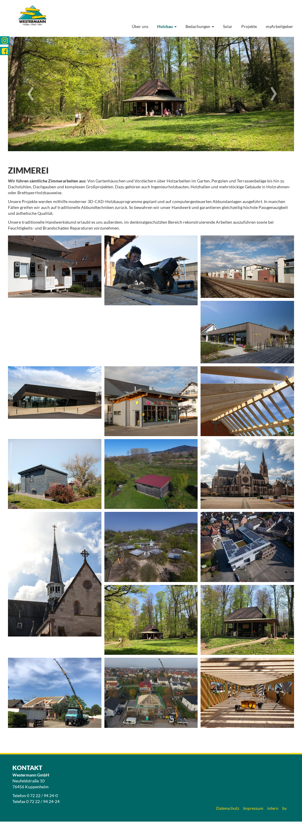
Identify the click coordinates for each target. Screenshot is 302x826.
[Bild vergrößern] (247, 401)
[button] (29, 94)
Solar (227, 26)
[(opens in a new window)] (5, 40)
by (284, 808)
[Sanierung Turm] (247, 474)
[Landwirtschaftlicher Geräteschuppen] (151, 474)
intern (272, 808)
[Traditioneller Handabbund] (151, 270)
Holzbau (165, 26)
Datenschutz (227, 808)
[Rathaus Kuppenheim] (247, 547)
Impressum (253, 808)
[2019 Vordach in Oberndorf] (54, 266)
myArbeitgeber (279, 26)
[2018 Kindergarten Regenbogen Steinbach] (247, 332)
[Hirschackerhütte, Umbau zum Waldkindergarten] (151, 620)
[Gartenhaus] (54, 474)
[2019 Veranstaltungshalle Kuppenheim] (54, 392)
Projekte (249, 26)
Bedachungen (198, 26)
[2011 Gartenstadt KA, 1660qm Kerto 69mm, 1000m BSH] (247, 266)
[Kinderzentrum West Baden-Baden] (151, 547)
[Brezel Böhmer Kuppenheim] (151, 401)
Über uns (140, 26)
